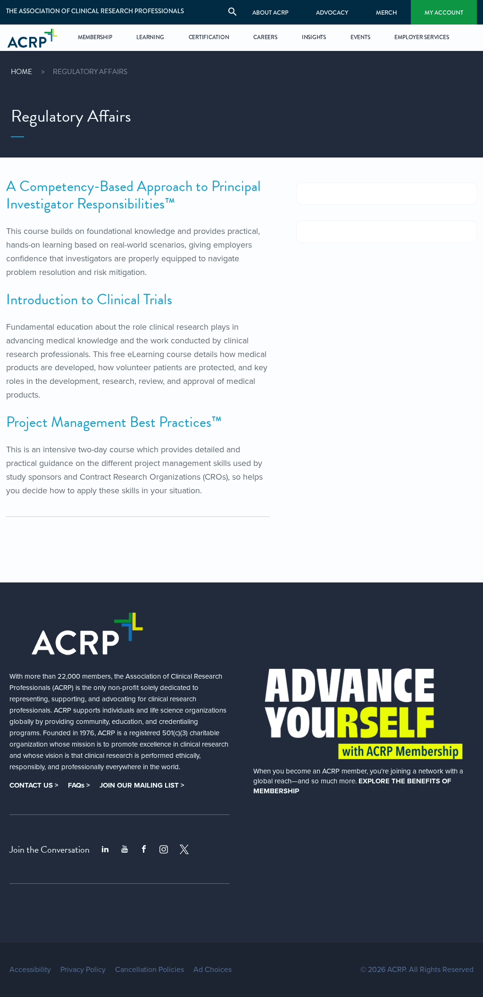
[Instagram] (163, 849)
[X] (184, 849)
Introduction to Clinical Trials (89, 299)
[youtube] (124, 849)
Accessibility (30, 969)
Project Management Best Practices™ (114, 422)
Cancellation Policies (149, 969)
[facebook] (144, 849)
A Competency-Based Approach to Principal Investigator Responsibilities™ (133, 195)
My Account (444, 12)
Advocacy (332, 12)
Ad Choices (212, 969)
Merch (386, 12)
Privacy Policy (83, 969)
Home (21, 71)
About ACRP (270, 12)
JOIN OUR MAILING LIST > (142, 785)
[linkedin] (105, 849)
